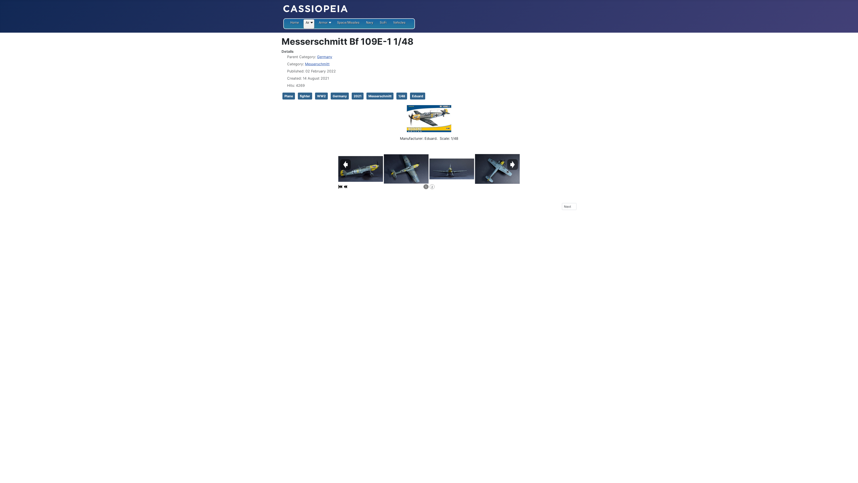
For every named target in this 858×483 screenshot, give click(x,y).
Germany (324, 57)
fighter (305, 96)
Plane (288, 96)
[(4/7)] (497, 169)
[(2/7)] (406, 169)
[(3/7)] (451, 169)
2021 (358, 96)
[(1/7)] (360, 169)
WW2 (321, 96)
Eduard (417, 96)
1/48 (401, 96)
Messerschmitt (317, 64)
